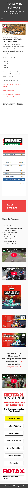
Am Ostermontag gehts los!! (11, 94)
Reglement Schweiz (8, 90)
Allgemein (14, 37)
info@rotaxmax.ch (14, 367)
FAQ (20, 361)
